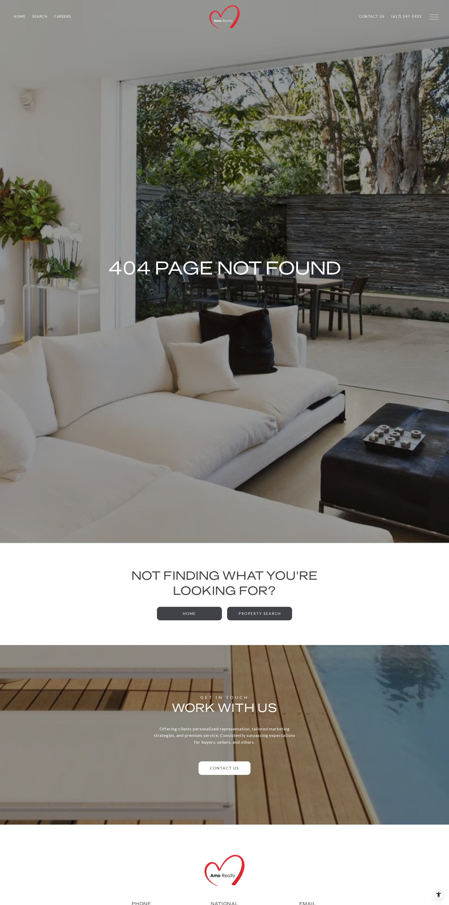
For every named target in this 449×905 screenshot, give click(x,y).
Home (189, 613)
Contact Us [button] (224, 768)
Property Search (260, 613)
